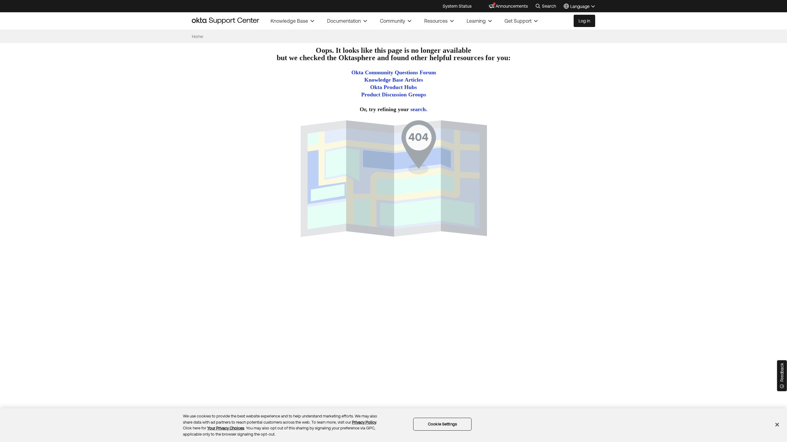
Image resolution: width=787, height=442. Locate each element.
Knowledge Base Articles (393, 80)
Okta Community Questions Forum (393, 72)
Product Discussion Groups (393, 94)
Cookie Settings (442, 424)
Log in (584, 20)
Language (582, 7)
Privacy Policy (364, 422)
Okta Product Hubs (393, 87)
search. (418, 109)
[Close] (777, 424)
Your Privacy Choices (225, 428)
